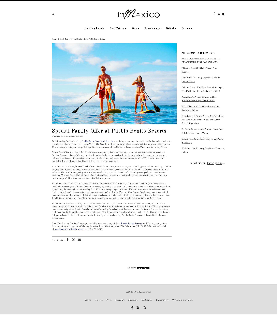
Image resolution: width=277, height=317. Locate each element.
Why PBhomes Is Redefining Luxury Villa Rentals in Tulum (200, 108)
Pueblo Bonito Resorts (131, 224)
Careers (98, 300)
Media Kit (120, 300)
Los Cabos (57, 136)
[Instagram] (223, 14)
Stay (62, 136)
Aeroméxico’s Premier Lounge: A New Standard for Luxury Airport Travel (199, 99)
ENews (88, 300)
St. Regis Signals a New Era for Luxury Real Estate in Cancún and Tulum (202, 131)
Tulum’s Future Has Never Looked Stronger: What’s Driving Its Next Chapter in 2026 (202, 89)
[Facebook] (214, 14)
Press (109, 300)
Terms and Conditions (182, 300)
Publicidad (133, 300)
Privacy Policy (162, 300)
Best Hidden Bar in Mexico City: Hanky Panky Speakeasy (202, 141)
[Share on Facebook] (67, 240)
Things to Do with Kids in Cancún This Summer (199, 70)
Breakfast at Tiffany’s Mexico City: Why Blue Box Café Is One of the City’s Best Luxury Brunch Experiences (202, 119)
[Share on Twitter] (73, 240)
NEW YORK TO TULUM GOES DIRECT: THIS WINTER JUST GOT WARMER (201, 60)
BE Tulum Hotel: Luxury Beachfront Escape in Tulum (203, 150)
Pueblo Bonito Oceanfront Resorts (97, 141)
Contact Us (147, 300)
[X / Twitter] (218, 14)
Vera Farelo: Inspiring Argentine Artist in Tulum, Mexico (201, 79)
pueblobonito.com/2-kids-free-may (70, 229)
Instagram (214, 163)
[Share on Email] (79, 240)
